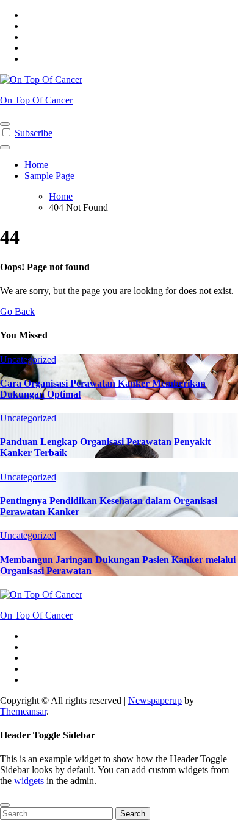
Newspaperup (155, 700)
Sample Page (49, 175)
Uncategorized (28, 359)
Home (36, 164)
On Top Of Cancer (36, 100)
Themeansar (23, 711)
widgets (30, 781)
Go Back (17, 311)
